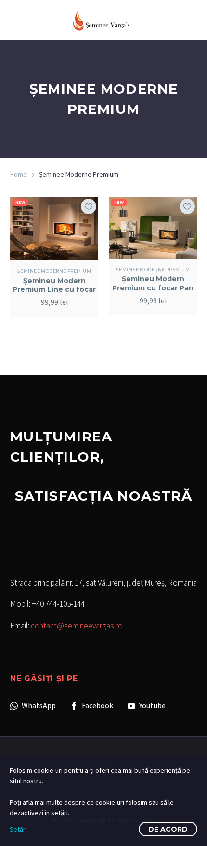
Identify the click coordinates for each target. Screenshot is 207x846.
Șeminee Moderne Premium (54, 270)
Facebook (96, 705)
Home (18, 174)
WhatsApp (38, 705)
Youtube (152, 705)
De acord (168, 829)
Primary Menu (188, 20)
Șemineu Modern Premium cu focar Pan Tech (153, 287)
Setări (18, 829)
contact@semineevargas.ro (77, 625)
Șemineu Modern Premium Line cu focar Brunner (54, 289)
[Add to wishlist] (88, 206)
